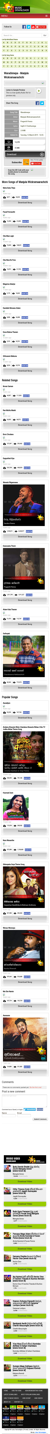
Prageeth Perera (26, 121)
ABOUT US (7, 1402)
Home (6, 1391)
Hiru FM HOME (16, 1391)
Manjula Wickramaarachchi (30, 117)
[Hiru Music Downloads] (16, 6)
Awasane (6, 1015)
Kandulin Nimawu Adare (12, 308)
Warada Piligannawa (10, 482)
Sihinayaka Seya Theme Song (13, 864)
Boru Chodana (8, 434)
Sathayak (6, 633)
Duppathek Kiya (8, 458)
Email (19, 1113)
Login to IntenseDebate (30, 1109)
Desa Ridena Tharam (10, 332)
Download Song (25, 202)
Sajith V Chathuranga (28, 126)
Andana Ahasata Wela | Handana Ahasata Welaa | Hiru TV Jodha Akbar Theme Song (24, 728)
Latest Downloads (10, 1394)
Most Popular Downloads (30, 1394)
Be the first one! (36, 1087)
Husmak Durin (8, 793)
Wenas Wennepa (9, 928)
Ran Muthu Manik (9, 410)
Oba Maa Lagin (8, 236)
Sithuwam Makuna (10, 356)
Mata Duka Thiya (9, 188)
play (39, 91)
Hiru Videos (38, 1398)
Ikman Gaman (8, 386)
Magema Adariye (9, 284)
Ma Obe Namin (8, 991)
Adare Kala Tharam (10, 609)
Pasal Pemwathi (9, 212)
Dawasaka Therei (9, 546)
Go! (44, 35)
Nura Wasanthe (8, 840)
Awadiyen (6, 703)
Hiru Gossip (26, 1398)
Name (4, 1113)
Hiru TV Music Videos (11, 1398)
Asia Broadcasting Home (34, 1391)
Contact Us (18, 1402)
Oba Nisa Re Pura (9, 260)
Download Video (25, 1182)
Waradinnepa (25, 112)
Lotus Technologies (40, 1432)
